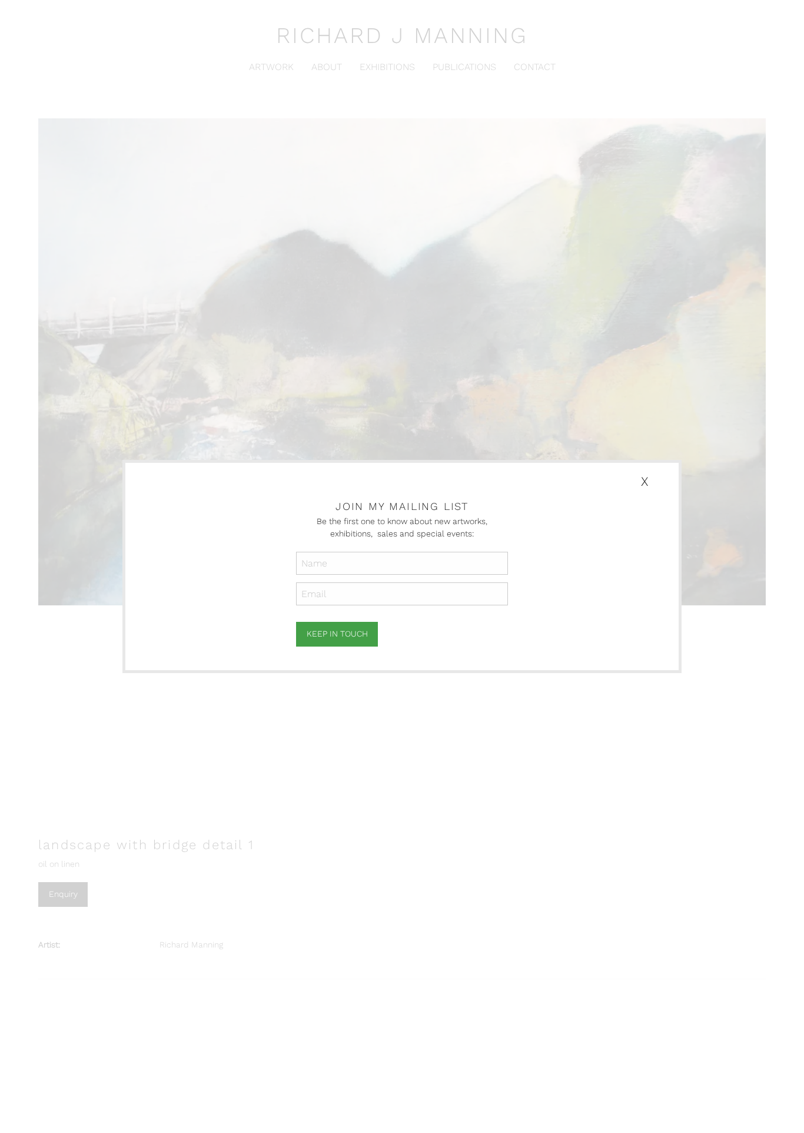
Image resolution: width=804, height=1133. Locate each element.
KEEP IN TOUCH (337, 633)
